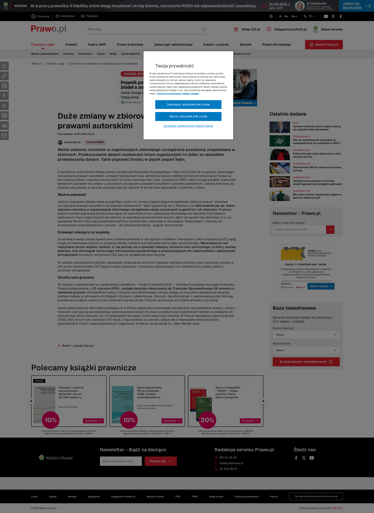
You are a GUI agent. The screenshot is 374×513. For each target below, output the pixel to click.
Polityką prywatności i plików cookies (178, 93)
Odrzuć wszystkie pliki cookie (188, 116)
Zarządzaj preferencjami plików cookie (188, 126)
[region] (188, 95)
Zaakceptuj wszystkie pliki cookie (188, 104)
